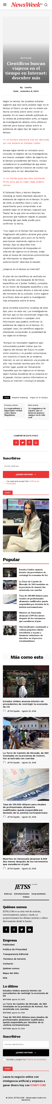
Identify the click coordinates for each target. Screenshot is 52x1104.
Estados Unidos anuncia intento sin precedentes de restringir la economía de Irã (33, 572)
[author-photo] (5, 711)
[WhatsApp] (36, 442)
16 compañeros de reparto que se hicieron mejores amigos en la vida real (37, 413)
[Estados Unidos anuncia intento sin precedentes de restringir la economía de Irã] (10, 572)
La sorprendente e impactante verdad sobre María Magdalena (13, 411)
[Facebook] (16, 442)
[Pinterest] (29, 442)
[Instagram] (14, 929)
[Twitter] (23, 442)
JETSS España (13, 711)
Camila (28, 87)
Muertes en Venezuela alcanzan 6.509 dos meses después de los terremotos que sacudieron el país (32, 617)
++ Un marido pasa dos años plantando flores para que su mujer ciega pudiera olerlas (24, 182)
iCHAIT (8, 493)
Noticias (26, 58)
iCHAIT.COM (38, 1085)
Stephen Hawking (20, 398)
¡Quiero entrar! (24, 474)
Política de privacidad (36, 1059)
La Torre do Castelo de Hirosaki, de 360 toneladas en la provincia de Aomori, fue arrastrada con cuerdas (33, 585)
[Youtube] (29, 929)
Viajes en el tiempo (39, 398)
